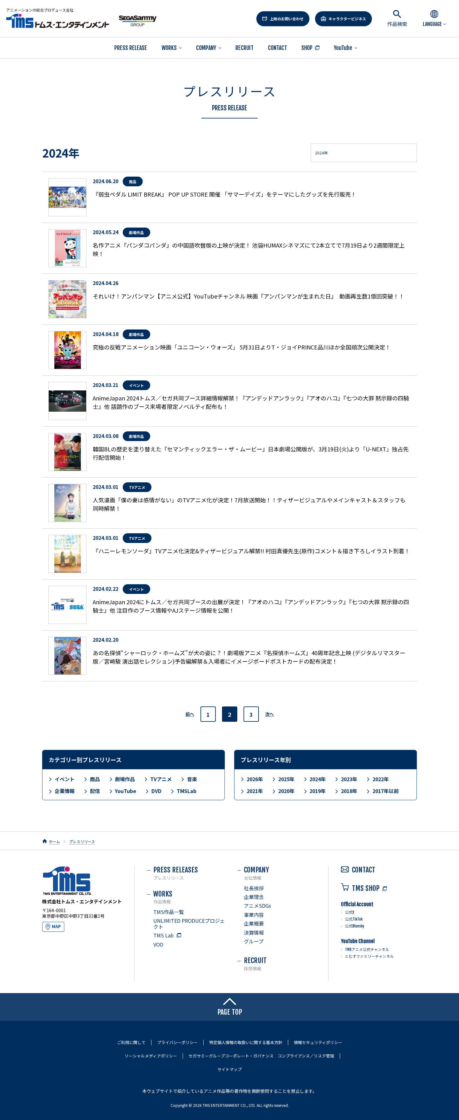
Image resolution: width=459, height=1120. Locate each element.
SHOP (307, 47)
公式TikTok (354, 919)
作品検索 (397, 24)
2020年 (286, 791)
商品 (95, 779)
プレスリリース (82, 841)
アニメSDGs (257, 905)
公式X (349, 912)
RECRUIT (244, 47)
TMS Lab (163, 935)
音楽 (192, 779)
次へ (269, 714)
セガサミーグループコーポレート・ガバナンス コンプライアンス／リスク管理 (261, 1056)
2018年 (349, 791)
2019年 (317, 791)
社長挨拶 (254, 888)
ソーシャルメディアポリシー (151, 1056)
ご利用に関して (131, 1042)
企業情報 (65, 791)
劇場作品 (125, 779)
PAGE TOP (229, 1012)
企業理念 (254, 897)
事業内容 (254, 914)
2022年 (381, 779)
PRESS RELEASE (130, 47)
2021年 (255, 791)
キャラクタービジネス (347, 18)
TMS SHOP (365, 888)
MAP (56, 926)
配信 (95, 791)
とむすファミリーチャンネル (369, 956)
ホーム (54, 841)
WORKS (169, 47)
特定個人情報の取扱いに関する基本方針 (245, 1042)
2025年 (286, 779)
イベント (65, 779)
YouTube (343, 47)
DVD (156, 791)
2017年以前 (386, 791)
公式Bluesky (354, 926)
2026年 (255, 779)
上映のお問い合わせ (287, 18)
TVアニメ (161, 779)
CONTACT (277, 47)
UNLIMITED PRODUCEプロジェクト (189, 923)
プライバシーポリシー (177, 1042)
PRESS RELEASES (175, 873)
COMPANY (206, 47)
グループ (254, 941)
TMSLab (186, 791)
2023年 (349, 779)
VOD (158, 944)
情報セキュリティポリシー (318, 1042)
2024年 (317, 779)
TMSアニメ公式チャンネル (367, 949)
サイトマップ (229, 1069)
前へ (189, 714)
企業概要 (254, 923)
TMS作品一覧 (168, 912)
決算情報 (254, 932)
